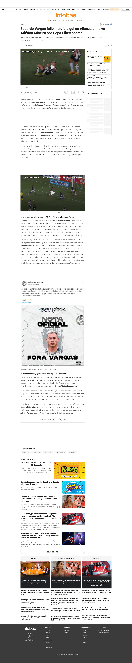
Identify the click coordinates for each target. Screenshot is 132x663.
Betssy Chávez (69, 20)
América (48, 630)
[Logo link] (66, 15)
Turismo (99, 9)
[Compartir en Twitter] (71, 92)
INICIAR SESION (125, 9)
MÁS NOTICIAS (52, 552)
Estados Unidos (34, 9)
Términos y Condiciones (103, 630)
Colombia (42, 9)
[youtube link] (26, 640)
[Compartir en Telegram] (78, 92)
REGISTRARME (114, 9)
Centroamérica (66, 9)
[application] (52, 67)
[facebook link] (26, 636)
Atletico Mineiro (48, 452)
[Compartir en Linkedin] (74, 92)
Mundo (73, 9)
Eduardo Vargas (36, 452)
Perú (59, 9)
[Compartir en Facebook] (67, 92)
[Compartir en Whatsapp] (64, 92)
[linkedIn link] (33, 640)
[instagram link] (33, 636)
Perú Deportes (91, 9)
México (54, 9)
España (48, 9)
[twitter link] (29, 636)
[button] (2, 9)
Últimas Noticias (81, 9)
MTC (75, 20)
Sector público (56, 20)
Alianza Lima (25, 452)
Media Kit (85, 642)
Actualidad (106, 9)
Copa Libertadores (60, 452)
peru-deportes (72, 452)
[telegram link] (29, 640)
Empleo (66, 632)
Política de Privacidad (104, 632)
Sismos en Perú (80, 20)
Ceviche (63, 20)
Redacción (66, 630)
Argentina (25, 9)
